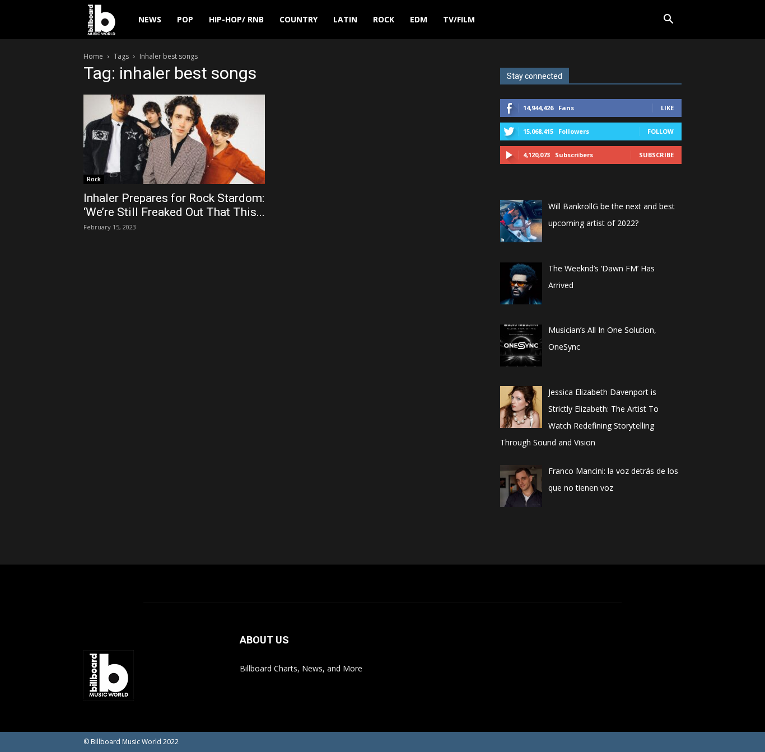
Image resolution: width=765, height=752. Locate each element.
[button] (668, 20)
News (149, 19)
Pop (185, 19)
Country (298, 19)
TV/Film (459, 19)
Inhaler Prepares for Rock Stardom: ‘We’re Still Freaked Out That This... (174, 205)
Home (93, 56)
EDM (418, 19)
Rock (383, 19)
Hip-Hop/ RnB (236, 19)
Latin (345, 19)
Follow (660, 131)
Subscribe (656, 155)
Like (667, 108)
